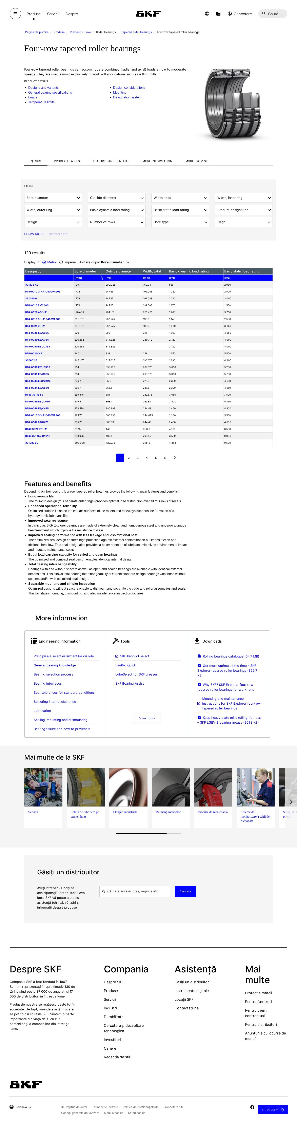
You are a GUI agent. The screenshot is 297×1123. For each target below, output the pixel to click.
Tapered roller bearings (136, 32)
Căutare (185, 891)
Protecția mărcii (258, 993)
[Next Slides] (291, 801)
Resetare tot (58, 234)
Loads (32, 97)
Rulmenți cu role (80, 32)
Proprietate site (173, 1107)
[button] (207, 13)
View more (147, 718)
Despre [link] (72, 14)
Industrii (111, 1008)
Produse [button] (34, 14)
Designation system (127, 97)
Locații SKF (184, 999)
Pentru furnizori (258, 1002)
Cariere (110, 1048)
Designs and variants (43, 87)
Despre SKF (114, 982)
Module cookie (113, 1113)
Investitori (112, 1040)
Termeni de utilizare (105, 1107)
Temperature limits (41, 102)
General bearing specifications (50, 92)
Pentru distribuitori (261, 1024)
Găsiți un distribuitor (192, 982)
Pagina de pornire (36, 32)
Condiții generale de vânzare (80, 1113)
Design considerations (129, 87)
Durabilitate (113, 1017)
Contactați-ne (187, 1008)
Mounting (119, 92)
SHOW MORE (34, 234)
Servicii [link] (53, 14)
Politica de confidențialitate (141, 1107)
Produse (59, 32)
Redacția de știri (117, 1057)
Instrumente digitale (192, 991)
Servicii (110, 999)
